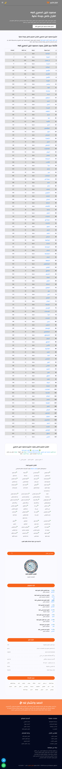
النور (48, 131)
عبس (48, 321)
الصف (48, 257)
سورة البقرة (51, 683)
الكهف (48, 111)
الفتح (48, 213)
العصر (48, 399)
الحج (48, 125)
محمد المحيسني (47, 524)
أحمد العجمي (47, 475)
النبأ (49, 315)
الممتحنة (47, 254)
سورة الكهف (12, 683)
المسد (48, 426)
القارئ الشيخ (31, 460)
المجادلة (47, 247)
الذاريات (47, 223)
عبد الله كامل (14, 503)
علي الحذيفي (47, 509)
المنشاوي (25, 524)
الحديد (48, 243)
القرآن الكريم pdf (26, 736)
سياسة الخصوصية (53, 722)
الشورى (47, 192)
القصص (47, 145)
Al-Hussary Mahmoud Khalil (34, 452)
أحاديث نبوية (27, 724)
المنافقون (47, 264)
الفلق (48, 433)
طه (49, 118)
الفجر (48, 352)
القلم (48, 281)
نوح (49, 291)
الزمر (48, 182)
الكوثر (48, 416)
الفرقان (47, 135)
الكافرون (47, 420)
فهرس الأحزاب (54, 741)
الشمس (47, 359)
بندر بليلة (25, 475)
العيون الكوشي (15, 509)
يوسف (48, 91)
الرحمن (48, 237)
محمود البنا (47, 530)
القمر (48, 233)
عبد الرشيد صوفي (14, 497)
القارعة (48, 393)
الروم (48, 152)
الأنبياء (48, 121)
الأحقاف (47, 206)
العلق (48, 376)
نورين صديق (47, 536)
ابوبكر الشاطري (36, 488)
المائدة (48, 67)
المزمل (48, 298)
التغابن (48, 267)
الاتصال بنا (55, 729)
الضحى (48, 365)
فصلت (48, 189)
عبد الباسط (47, 497)
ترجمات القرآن (27, 727)
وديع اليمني (36, 536)
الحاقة (48, 284)
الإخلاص (48, 430)
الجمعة (48, 260)
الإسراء (48, 108)
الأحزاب (48, 162)
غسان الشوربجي (47, 515)
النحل (48, 104)
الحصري (14, 524)
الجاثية (48, 203)
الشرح (48, 369)
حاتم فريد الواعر (47, 482)
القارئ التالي (23, 460)
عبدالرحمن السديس (25, 497)
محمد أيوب (15, 515)
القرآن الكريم (31, 765)
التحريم (48, 274)
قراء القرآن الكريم (53, 40)
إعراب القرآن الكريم (26, 744)
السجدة (47, 159)
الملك (48, 277)
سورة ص (47, 179)
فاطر (48, 169)
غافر (48, 186)
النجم (48, 230)
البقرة (48, 57)
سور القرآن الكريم (26, 739)
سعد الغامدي (14, 482)
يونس (48, 84)
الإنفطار (47, 328)
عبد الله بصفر (36, 503)
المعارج (48, 287)
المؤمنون (47, 128)
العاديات (47, 389)
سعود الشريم (47, 488)
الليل (48, 362)
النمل (48, 142)
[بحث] (12, 553)
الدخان (48, 199)
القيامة (48, 304)
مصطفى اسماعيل (25, 530)
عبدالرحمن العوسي (36, 497)
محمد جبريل (36, 524)
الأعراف (48, 74)
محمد (48, 209)
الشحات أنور (25, 488)
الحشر (48, 250)
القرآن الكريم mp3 (44, 40)
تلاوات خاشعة (34, 469)
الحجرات (47, 216)
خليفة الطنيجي (25, 482)
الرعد (48, 94)
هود (48, 87)
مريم (48, 114)
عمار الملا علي (36, 475)
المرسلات (47, 311)
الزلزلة (48, 386)
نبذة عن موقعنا (53, 727)
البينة (48, 382)
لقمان (48, 155)
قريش (48, 410)
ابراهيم (48, 98)
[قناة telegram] (4, 760)
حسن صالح (36, 482)
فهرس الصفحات (53, 744)
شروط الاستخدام (53, 724)
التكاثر (48, 396)
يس (49, 172)
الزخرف (48, 196)
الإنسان (48, 308)
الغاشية (47, 348)
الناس (48, 437)
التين (48, 372)
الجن (48, 294)
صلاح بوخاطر (14, 488)
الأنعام (48, 70)
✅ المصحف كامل (36, 450)
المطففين (47, 332)
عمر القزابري (25, 509)
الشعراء (47, 138)
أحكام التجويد (27, 741)
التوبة (48, 81)
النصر (48, 423)
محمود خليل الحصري (45, 452)
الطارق (48, 342)
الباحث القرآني (27, 722)
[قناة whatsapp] (4, 765)
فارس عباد (36, 515)
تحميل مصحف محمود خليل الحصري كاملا (44, 26)
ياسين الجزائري (14, 536)
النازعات (47, 318)
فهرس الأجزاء (54, 739)
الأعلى (48, 345)
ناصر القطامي (14, 530)
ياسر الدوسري (25, 536)
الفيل (48, 406)
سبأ (49, 165)
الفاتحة (48, 53)
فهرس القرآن (54, 736)
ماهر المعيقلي (25, 515)
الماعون (47, 413)
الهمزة (48, 403)
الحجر (48, 101)
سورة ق (47, 220)
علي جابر (36, 509)
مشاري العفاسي (36, 530)
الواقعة (47, 240)
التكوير (48, 325)
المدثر (48, 301)
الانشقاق (47, 335)
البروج (48, 338)
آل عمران (47, 60)
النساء (48, 64)
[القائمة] (2, 3)
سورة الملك (25, 689)
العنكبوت (47, 148)
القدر (48, 379)
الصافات (47, 176)
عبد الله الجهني (26, 503)
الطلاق (48, 270)
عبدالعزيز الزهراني (47, 503)
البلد (48, 355)
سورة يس (26, 686)
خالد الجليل (15, 475)
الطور (48, 226)
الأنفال (48, 77)
